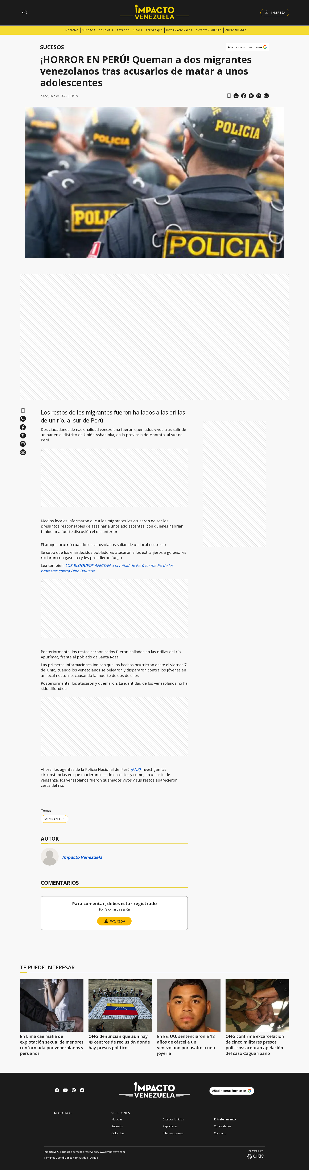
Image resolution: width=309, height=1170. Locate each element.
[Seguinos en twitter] (57, 1091)
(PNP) (135, 769)
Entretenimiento (209, 30)
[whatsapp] (236, 95)
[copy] (266, 95)
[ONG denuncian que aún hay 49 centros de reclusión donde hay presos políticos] (120, 1005)
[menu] (24, 13)
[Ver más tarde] (229, 95)
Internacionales (179, 30)
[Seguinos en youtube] (65, 1091)
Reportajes (154, 30)
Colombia (106, 30)
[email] (258, 95)
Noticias (72, 30)
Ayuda (94, 1157)
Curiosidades (236, 30)
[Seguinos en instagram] (73, 1091)
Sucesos (88, 30)
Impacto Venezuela (82, 857)
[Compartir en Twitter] (251, 95)
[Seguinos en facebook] (82, 1091)
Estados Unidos (129, 30)
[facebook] (243, 95)
